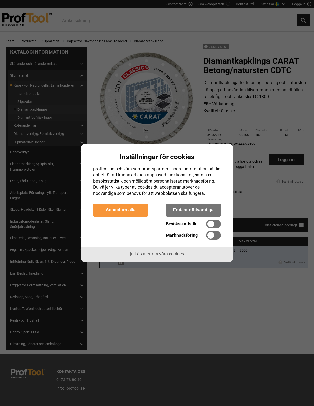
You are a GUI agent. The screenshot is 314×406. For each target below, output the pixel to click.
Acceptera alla (121, 209)
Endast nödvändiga (193, 209)
